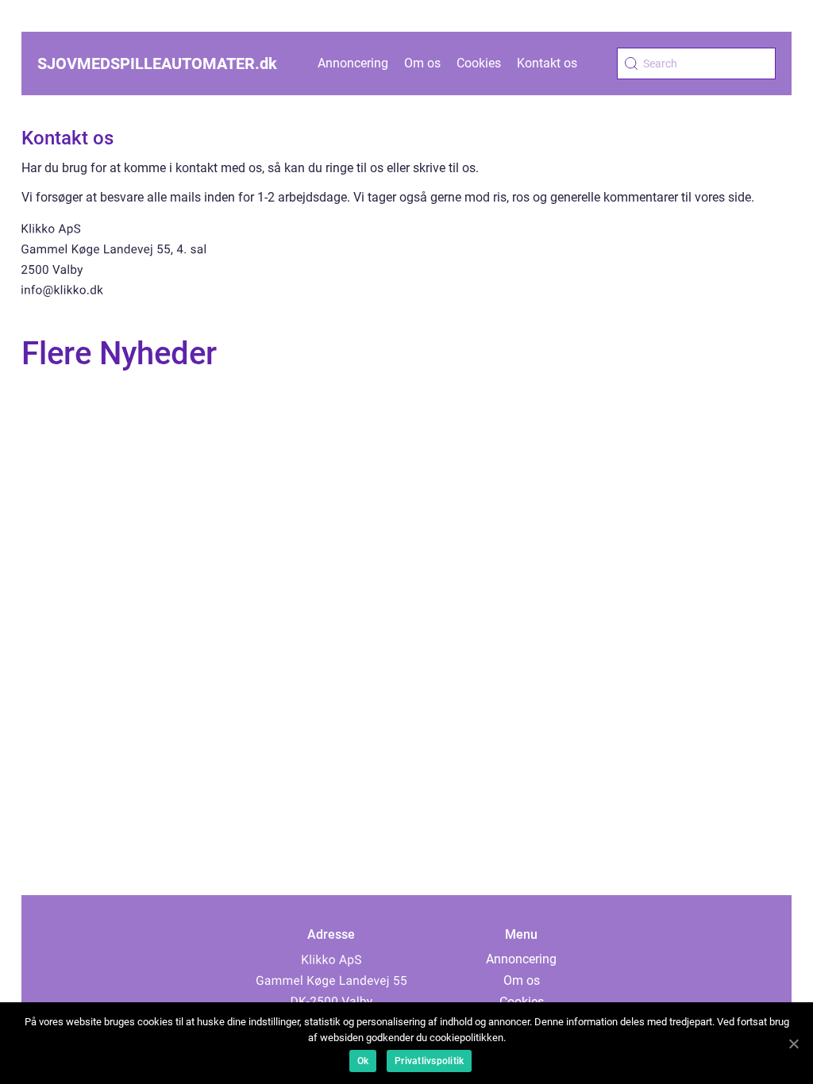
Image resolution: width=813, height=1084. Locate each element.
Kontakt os (547, 63)
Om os (422, 63)
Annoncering (353, 63)
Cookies (479, 63)
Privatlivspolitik (429, 1061)
